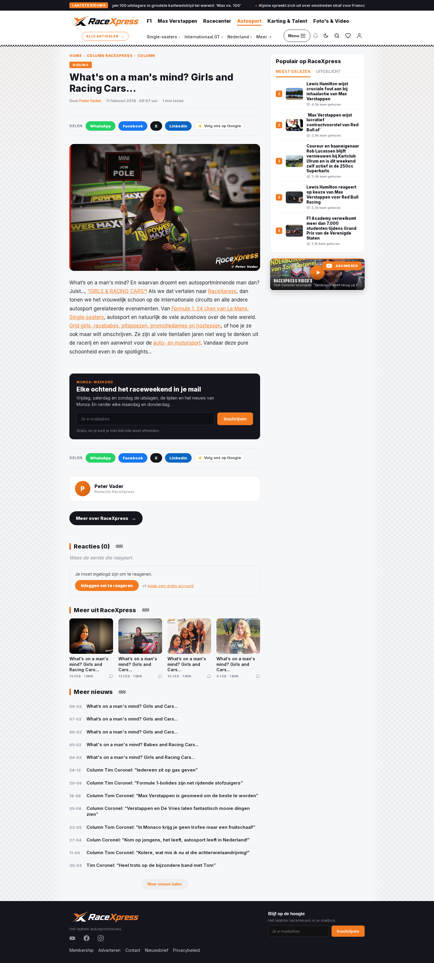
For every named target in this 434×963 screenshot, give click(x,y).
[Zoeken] (337, 36)
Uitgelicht (328, 72)
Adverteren (109, 950)
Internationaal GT (204, 37)
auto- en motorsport (177, 343)
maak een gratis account (170, 585)
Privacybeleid (186, 950)
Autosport (249, 21)
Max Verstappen (177, 21)
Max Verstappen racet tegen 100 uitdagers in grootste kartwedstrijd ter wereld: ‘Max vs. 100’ (120, 5)
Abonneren (347, 266)
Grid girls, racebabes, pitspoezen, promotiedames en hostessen (145, 326)
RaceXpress (222, 291)
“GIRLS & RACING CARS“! (117, 291)
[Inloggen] (359, 36)
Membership (81, 950)
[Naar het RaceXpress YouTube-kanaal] (317, 274)
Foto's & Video (331, 21)
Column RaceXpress (110, 55)
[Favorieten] (348, 36)
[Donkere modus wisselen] (326, 36)
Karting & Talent (287, 21)
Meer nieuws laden (165, 884)
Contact (132, 950)
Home (75, 55)
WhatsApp (100, 126)
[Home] (105, 21)
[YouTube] (72, 938)
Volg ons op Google (222, 125)
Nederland (239, 37)
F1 (149, 21)
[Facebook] (86, 938)
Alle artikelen (105, 36)
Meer (263, 37)
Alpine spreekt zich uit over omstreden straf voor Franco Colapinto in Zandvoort (301, 5)
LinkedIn (178, 126)
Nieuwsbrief (156, 950)
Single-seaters (163, 37)
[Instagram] (101, 938)
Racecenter (217, 21)
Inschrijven (235, 418)
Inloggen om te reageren (107, 585)
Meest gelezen (293, 72)
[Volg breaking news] (315, 36)
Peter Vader (90, 100)
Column (146, 55)
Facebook (133, 126)
